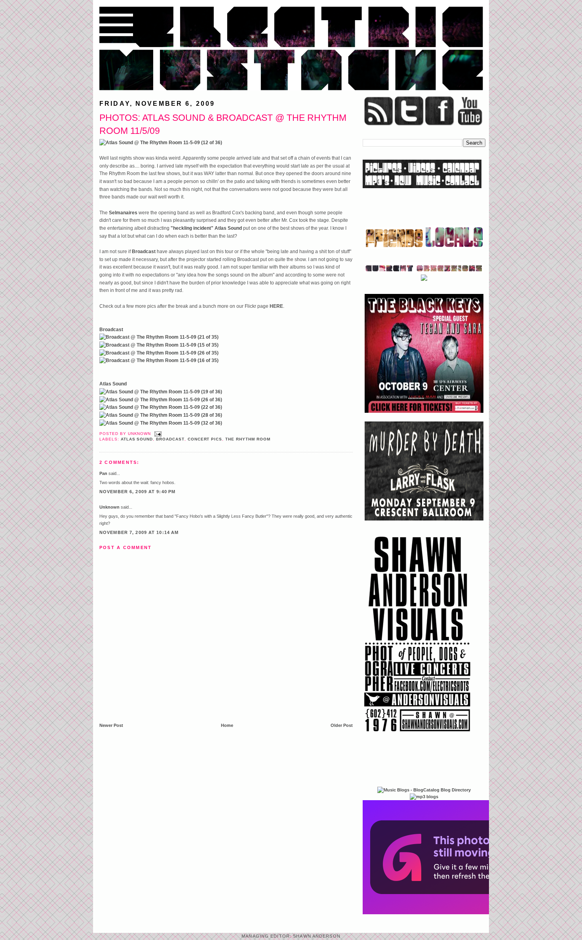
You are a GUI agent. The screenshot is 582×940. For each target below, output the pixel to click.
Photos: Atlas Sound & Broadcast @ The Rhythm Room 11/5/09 (222, 124)
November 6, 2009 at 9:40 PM (137, 491)
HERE (276, 306)
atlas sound (137, 439)
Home (227, 725)
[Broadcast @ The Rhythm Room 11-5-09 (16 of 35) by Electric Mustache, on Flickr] (159, 360)
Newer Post (111, 725)
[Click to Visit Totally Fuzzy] (448, 912)
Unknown (109, 507)
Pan (103, 473)
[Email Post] (157, 433)
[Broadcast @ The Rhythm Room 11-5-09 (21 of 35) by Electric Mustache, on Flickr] (159, 337)
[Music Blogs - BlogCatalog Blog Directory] (424, 789)
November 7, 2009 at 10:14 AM (139, 532)
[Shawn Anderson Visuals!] (418, 734)
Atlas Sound (228, 228)
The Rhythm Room (247, 439)
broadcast (170, 439)
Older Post (342, 725)
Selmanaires (123, 212)
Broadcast (144, 251)
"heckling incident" (192, 228)
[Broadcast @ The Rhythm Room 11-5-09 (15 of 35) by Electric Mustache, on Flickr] (159, 345)
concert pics (205, 439)
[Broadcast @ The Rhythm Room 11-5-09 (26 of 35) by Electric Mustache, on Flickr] (159, 353)
